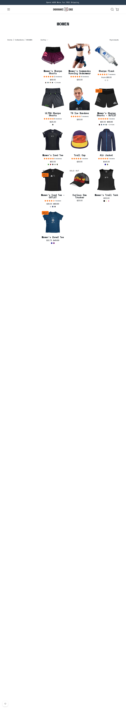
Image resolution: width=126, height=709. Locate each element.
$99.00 (53, 80)
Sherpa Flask (106, 71)
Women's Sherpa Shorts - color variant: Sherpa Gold (50, 82)
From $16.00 (106, 77)
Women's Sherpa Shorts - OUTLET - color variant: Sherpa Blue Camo (104, 124)
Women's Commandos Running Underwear (80, 72)
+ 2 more (57, 82)
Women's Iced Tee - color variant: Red (50, 164)
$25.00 (80, 200)
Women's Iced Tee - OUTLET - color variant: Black (55, 206)
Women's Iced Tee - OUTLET (52, 196)
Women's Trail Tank (106, 195)
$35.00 (80, 80)
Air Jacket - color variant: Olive (107, 164)
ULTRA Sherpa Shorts (53, 114)
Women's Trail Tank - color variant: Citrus (106, 201)
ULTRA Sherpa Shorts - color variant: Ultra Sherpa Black (53, 124)
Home (9, 40)
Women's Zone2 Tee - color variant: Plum (54, 243)
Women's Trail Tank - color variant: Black (104, 201)
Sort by (43, 40)
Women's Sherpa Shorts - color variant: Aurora (52, 82)
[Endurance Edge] (63, 9)
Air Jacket (106, 155)
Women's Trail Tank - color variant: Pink (108, 201)
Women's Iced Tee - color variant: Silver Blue (55, 164)
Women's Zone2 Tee (53, 237)
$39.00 (79, 162)
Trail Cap (80, 155)
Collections (19, 40)
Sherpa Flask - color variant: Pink (105, 80)
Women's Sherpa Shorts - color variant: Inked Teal (48, 82)
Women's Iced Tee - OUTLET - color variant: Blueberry (53, 206)
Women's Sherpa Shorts (53, 72)
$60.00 (53, 162)
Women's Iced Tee (52, 155)
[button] (112, 9)
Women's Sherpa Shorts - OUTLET (106, 114)
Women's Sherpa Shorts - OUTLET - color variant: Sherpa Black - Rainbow (99, 124)
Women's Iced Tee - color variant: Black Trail (53, 164)
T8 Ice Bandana (80, 113)
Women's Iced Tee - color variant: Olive (57, 164)
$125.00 (53, 122)
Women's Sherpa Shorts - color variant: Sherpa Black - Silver (46, 82)
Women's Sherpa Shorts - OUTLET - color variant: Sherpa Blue (101, 124)
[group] (63, 2)
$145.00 (106, 162)
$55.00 (106, 198)
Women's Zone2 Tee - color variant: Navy (51, 243)
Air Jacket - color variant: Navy (105, 164)
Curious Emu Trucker (79, 196)
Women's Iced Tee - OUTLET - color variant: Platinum (50, 206)
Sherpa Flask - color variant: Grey (107, 80)
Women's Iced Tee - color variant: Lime (48, 164)
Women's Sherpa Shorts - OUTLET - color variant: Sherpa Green (106, 124)
